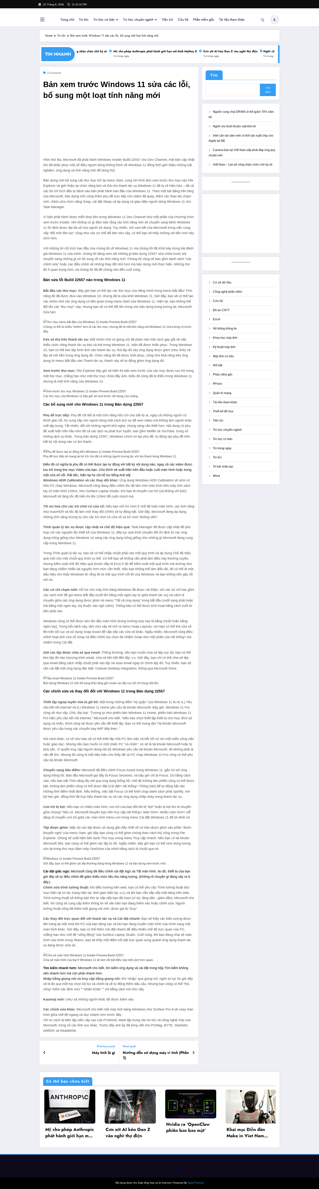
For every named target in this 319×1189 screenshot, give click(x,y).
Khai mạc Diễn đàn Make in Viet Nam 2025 (245, 1132)
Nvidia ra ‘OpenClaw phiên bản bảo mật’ (187, 1127)
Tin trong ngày (110, 56)
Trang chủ (67, 19)
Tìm (214, 75)
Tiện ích (167, 19)
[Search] (262, 20)
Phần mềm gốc (203, 19)
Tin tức (84, 19)
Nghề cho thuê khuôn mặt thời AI (234, 126)
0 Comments (54, 73)
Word (216, 475)
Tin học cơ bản (104, 19)
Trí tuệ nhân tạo (223, 466)
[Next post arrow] (193, 1053)
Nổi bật (217, 365)
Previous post (106, 1046)
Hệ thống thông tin (225, 328)
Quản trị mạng (222, 393)
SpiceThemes (196, 1182)
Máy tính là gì (103, 1052)
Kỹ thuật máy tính (224, 347)
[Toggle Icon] (42, 20)
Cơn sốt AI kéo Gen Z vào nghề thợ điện (220, 51)
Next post (129, 1046)
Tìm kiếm (268, 89)
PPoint (217, 383)
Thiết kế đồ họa (223, 411)
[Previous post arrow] (44, 1053)
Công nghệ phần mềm (227, 291)
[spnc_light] (274, 19)
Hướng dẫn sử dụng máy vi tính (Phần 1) (156, 1055)
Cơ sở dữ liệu (222, 282)
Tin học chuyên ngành (138, 19)
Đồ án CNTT (221, 310)
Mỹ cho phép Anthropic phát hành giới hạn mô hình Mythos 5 (144, 51)
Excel (216, 319)
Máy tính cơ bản (223, 356)
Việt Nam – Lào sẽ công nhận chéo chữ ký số (242, 164)
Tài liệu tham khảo (232, 19)
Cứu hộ (183, 19)
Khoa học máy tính (225, 337)
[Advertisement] (119, 131)
